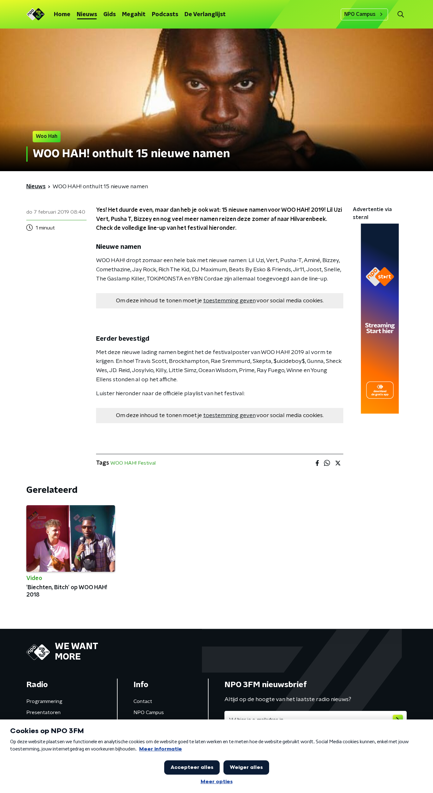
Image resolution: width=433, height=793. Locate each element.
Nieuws (87, 14)
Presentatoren (43, 712)
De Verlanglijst (205, 14)
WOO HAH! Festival (133, 463)
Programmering (44, 701)
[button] (400, 14)
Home (62, 14)
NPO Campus (360, 14)
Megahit (133, 14)
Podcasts (165, 14)
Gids (109, 14)
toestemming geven (229, 301)
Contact (142, 701)
